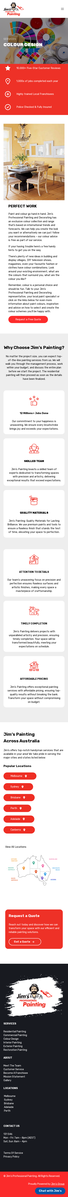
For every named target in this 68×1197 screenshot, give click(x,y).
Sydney (14, 786)
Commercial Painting (15, 1035)
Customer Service (13, 1069)
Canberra (15, 829)
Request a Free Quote (28, 319)
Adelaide (15, 819)
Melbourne (16, 776)
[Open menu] (62, 9)
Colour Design (11, 1038)
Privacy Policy (11, 1156)
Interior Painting (12, 1042)
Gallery (7, 1080)
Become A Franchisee (15, 1073)
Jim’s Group (58, 1183)
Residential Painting (14, 1031)
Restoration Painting (15, 1049)
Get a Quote (22, 941)
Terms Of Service (13, 1153)
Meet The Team (12, 1065)
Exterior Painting (12, 1046)
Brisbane (15, 797)
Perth (13, 808)
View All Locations (15, 846)
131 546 (7, 1134)
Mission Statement (14, 1076)
